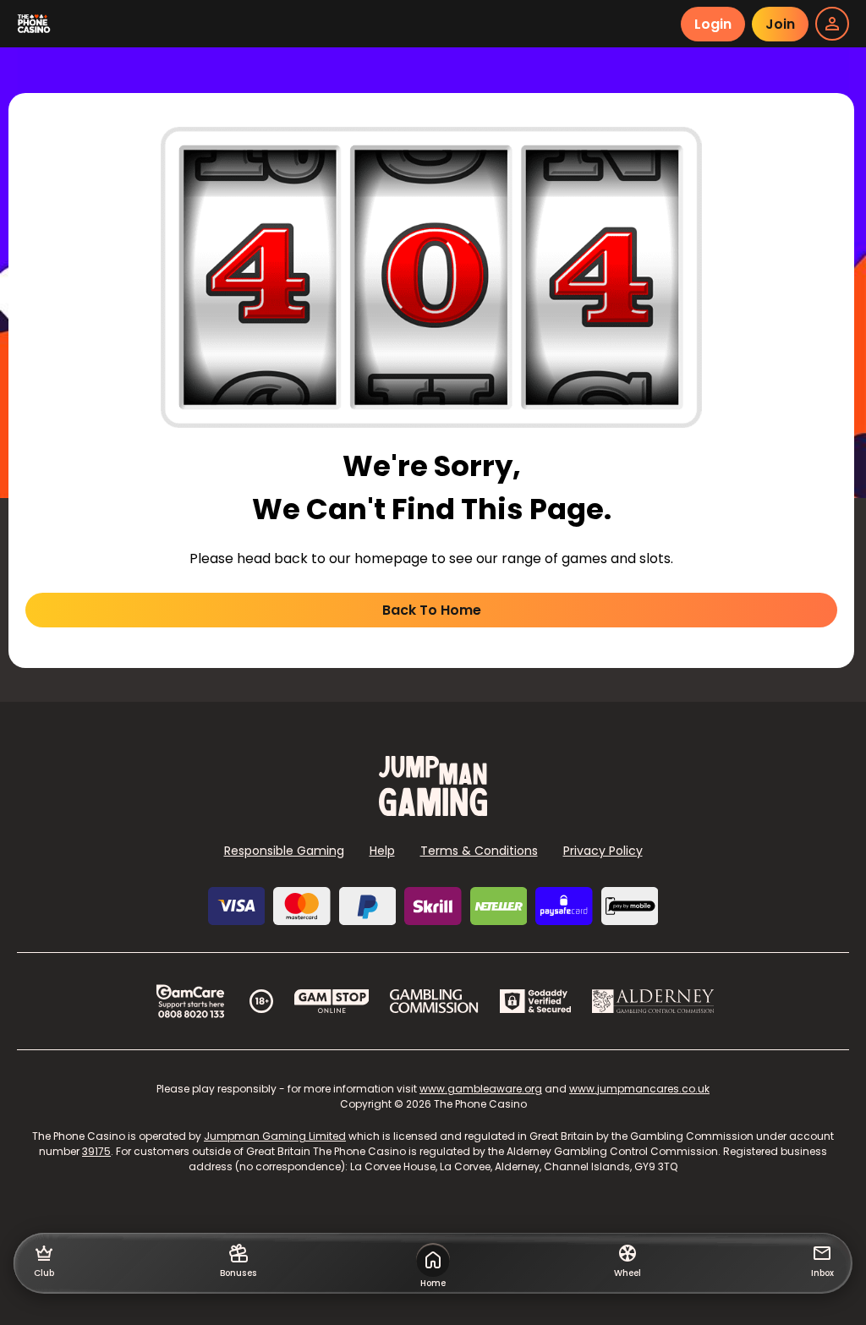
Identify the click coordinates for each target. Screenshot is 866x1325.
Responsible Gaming (284, 850)
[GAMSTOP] (332, 1001)
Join (780, 24)
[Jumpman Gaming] (433, 811)
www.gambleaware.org (480, 1088)
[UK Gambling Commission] (434, 1001)
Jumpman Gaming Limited (275, 1136)
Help (382, 850)
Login (713, 24)
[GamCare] (190, 1001)
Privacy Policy (603, 850)
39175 (96, 1151)
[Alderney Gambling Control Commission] (653, 1001)
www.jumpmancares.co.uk (639, 1088)
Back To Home (431, 610)
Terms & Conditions (479, 850)
